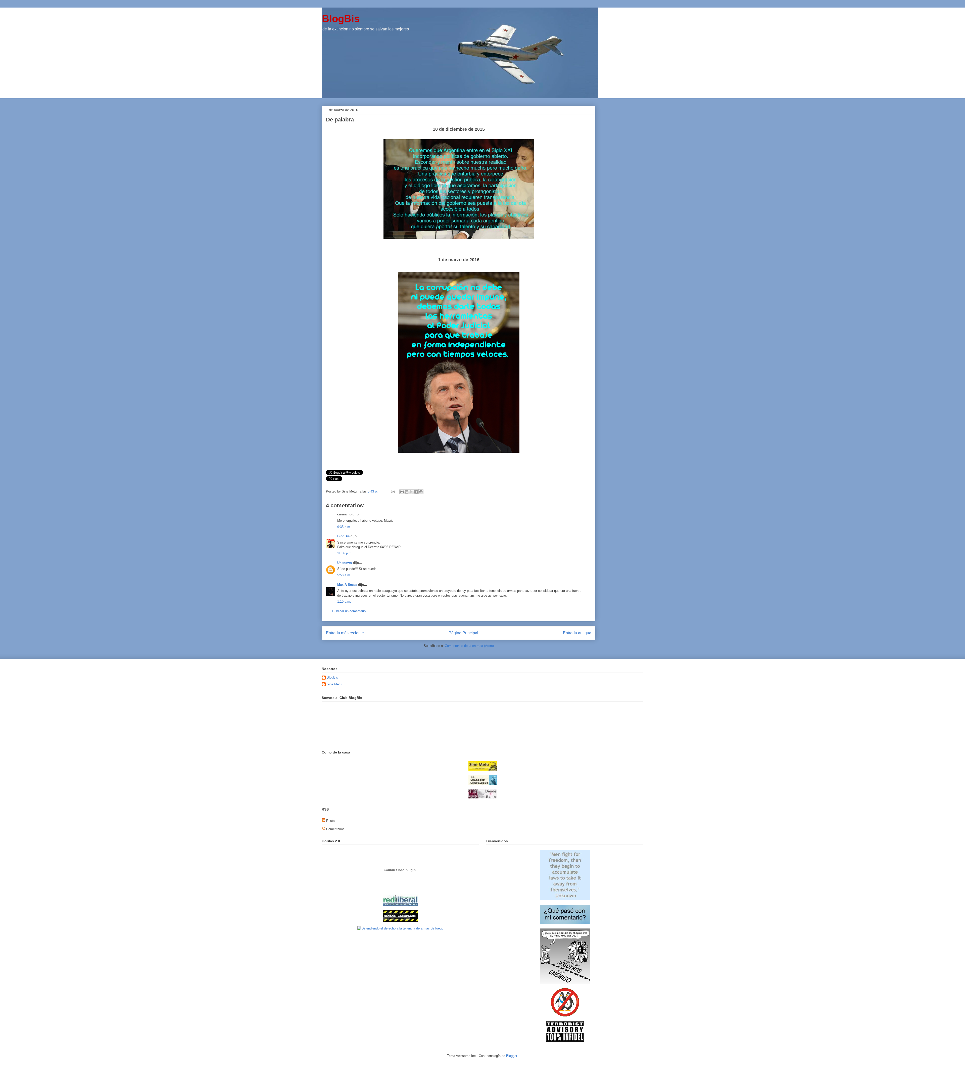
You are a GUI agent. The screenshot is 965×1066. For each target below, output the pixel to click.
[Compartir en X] (411, 491)
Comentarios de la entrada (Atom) (469, 646)
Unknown (344, 563)
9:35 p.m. (344, 527)
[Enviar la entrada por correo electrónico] (392, 491)
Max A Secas (347, 585)
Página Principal (463, 633)
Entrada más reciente (345, 633)
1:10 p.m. (344, 601)
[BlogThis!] (406, 491)
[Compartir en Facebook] (416, 491)
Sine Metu (334, 684)
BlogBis (341, 18)
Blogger (511, 1056)
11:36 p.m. (345, 553)
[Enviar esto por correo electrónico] (401, 491)
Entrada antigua (577, 633)
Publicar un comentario (349, 611)
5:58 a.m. (344, 575)
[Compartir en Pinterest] (420, 491)
